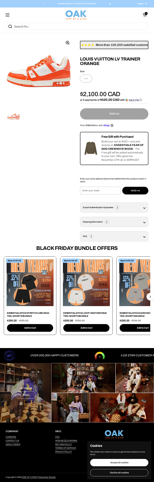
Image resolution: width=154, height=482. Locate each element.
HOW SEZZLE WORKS (66, 440)
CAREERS (11, 437)
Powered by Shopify (47, 477)
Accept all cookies (119, 462)
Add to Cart (30, 328)
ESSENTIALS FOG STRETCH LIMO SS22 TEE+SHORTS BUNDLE (28, 314)
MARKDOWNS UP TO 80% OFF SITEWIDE (77, 4)
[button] (144, 15)
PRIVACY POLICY (63, 452)
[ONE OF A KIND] (76, 15)
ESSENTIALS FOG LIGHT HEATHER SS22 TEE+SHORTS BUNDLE (85, 314)
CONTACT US (12, 440)
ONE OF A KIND (29, 477)
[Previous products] (4, 296)
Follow (25, 395)
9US (86, 78)
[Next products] (150, 296)
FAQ (57, 437)
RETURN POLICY (63, 444)
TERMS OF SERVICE (65, 448)
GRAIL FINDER (13, 444)
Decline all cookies (119, 472)
